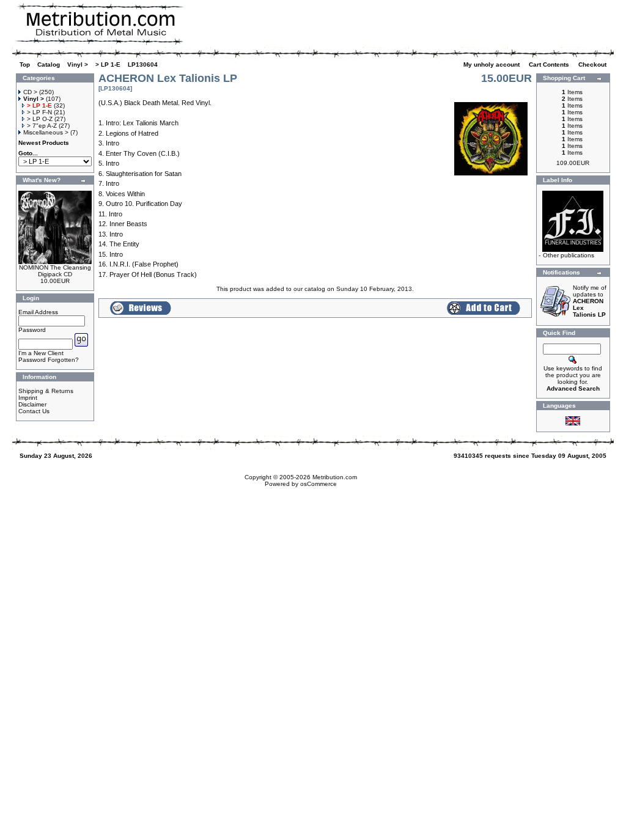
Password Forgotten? (48, 359)
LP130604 (143, 64)
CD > (30, 92)
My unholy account (492, 64)
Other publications (568, 255)
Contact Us (34, 411)
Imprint (27, 397)
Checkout (593, 64)
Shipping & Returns (45, 391)
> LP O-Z (40, 119)
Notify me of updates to (589, 301)
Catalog (48, 64)
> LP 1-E (107, 64)
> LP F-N (39, 112)
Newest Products (43, 142)
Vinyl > (77, 64)
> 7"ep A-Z (42, 125)
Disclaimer (32, 404)
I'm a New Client (41, 353)
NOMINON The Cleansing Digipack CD (55, 271)
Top (25, 64)
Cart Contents (550, 64)
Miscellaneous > (45, 132)
